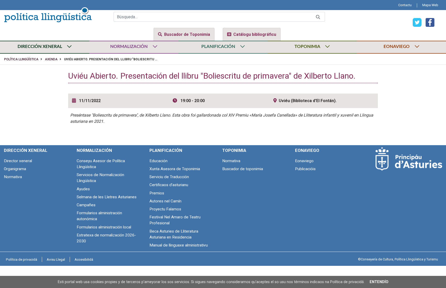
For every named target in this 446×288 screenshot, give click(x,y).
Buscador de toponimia (242, 169)
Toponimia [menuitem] (234, 150)
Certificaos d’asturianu (168, 185)
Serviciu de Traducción (169, 177)
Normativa (13, 177)
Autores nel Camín (165, 201)
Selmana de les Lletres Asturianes (107, 197)
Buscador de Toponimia (187, 34)
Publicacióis (305, 169)
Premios (156, 193)
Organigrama (15, 169)
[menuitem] (405, 5)
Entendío (379, 282)
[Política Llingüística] (48, 13)
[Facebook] (427, 22)
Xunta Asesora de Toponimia (174, 169)
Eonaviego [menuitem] (307, 150)
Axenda (51, 59)
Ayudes (83, 189)
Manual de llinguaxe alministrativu (178, 245)
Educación (158, 161)
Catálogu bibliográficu (254, 34)
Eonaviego (304, 161)
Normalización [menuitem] (94, 150)
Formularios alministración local (104, 227)
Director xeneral (18, 161)
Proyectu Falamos (165, 209)
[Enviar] (318, 16)
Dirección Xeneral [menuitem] (25, 150)
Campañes (86, 205)
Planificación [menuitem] (165, 150)
